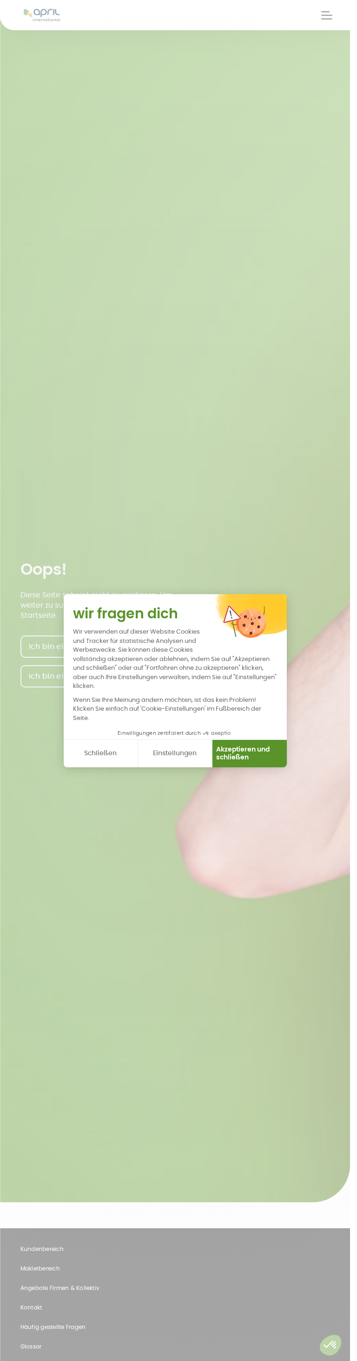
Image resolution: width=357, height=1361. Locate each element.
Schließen (100, 753)
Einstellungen (175, 753)
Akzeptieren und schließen (243, 753)
